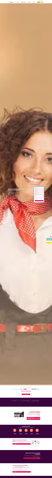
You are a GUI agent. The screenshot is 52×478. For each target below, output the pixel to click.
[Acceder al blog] (41, 2)
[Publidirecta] (11, 2)
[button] (13, 198)
